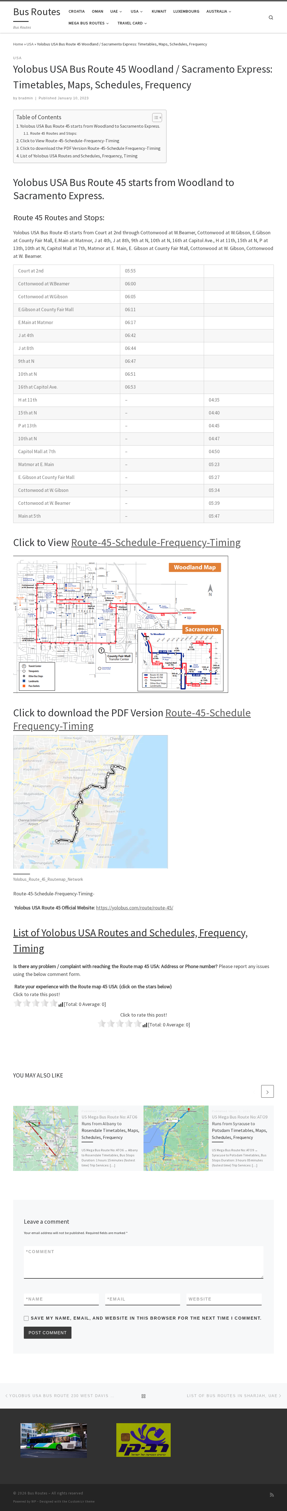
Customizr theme (81, 1501)
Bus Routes (37, 1493)
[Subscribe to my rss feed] (272, 1494)
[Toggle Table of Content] (154, 117)
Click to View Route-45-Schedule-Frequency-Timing (69, 140)
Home (18, 44)
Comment (40, 1251)
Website (200, 1299)
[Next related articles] (267, 1091)
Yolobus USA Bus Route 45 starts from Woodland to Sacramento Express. (90, 126)
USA (30, 44)
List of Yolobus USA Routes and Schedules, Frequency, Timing (79, 156)
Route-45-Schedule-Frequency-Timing (156, 542)
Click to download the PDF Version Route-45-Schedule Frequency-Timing (90, 148)
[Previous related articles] (254, 1091)
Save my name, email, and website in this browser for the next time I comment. (146, 1318)
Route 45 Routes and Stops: (53, 133)
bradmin (25, 98)
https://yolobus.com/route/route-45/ (134, 907)
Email (116, 1299)
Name (34, 1299)
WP (33, 1501)
